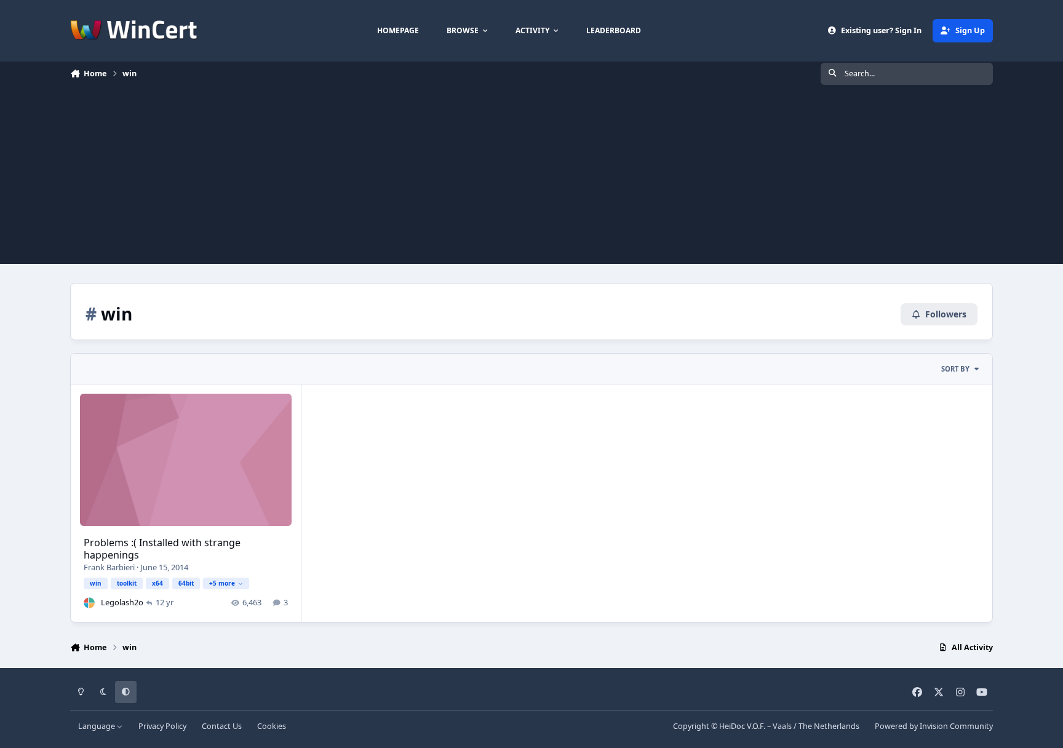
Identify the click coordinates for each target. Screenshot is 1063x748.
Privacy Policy (162, 726)
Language (97, 726)
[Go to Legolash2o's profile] (89, 602)
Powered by (934, 726)
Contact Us (222, 726)
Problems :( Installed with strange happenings (162, 549)
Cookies (271, 726)
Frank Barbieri (109, 567)
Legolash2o (122, 602)
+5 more (222, 583)
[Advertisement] (531, 178)
